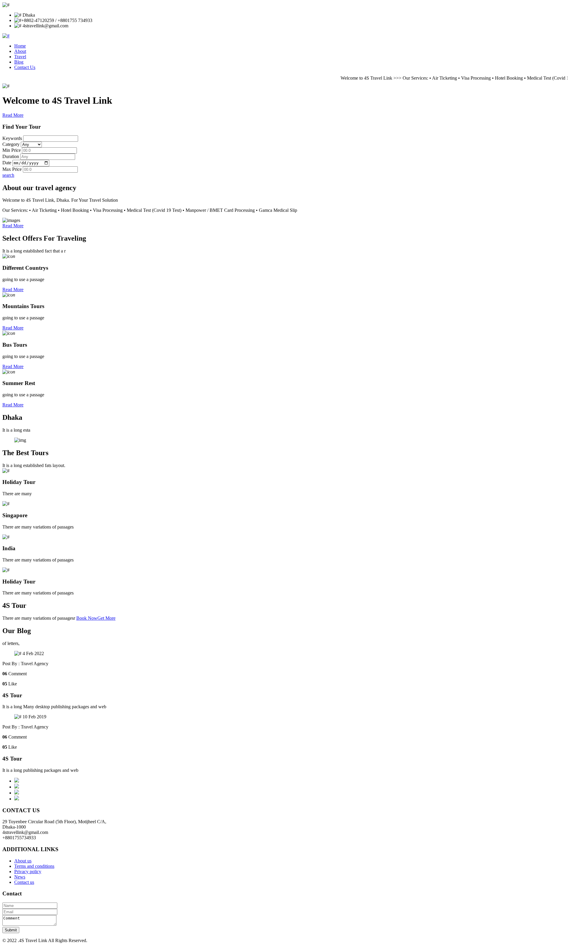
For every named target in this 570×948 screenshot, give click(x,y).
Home (20, 45)
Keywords (12, 138)
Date (6, 162)
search (8, 175)
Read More (12, 115)
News (19, 876)
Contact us (24, 882)
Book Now (86, 618)
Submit (11, 930)
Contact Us (24, 67)
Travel (20, 56)
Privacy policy (27, 871)
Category (11, 144)
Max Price (12, 169)
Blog (18, 61)
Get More (106, 618)
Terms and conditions (34, 866)
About (20, 51)
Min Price (11, 150)
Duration (10, 156)
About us (22, 860)
